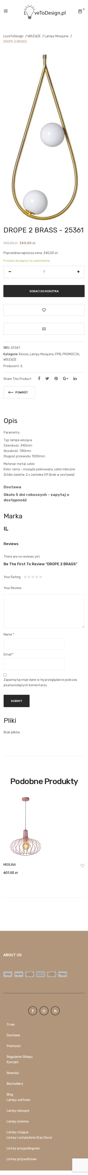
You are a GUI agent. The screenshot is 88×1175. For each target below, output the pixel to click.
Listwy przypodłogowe (23, 1148)
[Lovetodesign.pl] (44, 11)
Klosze (23, 354)
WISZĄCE (34, 36)
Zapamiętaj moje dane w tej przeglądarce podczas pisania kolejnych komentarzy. (40, 682)
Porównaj (44, 329)
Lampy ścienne (18, 1121)
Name (9, 634)
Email (9, 654)
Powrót (21, 392)
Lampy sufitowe (18, 1100)
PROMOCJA (71, 354)
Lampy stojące (17, 1132)
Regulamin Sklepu (19, 1057)
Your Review (12, 588)
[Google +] (65, 378)
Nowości (13, 1073)
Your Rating (12, 577)
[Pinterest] (56, 378)
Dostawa (13, 1035)
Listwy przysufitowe (22, 1159)
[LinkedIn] (75, 378)
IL (22, 366)
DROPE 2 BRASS (15, 42)
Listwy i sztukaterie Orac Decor (29, 1138)
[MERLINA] (44, 827)
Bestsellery (15, 1084)
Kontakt (13, 1062)
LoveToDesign (13, 36)
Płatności (14, 1046)
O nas (11, 1024)
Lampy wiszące (18, 1111)
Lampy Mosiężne (57, 36)
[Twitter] (47, 378)
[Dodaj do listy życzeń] (44, 310)
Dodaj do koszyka (44, 291)
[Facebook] (39, 378)
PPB (58, 354)
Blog (10, 1094)
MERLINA (9, 865)
